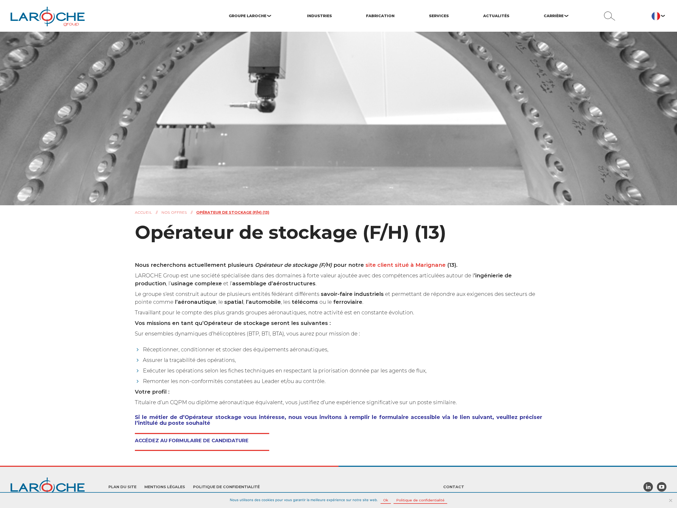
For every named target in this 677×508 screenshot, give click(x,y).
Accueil (143, 212)
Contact (453, 486)
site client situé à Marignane (405, 265)
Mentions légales (164, 486)
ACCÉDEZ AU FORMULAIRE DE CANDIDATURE (192, 441)
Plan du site (122, 486)
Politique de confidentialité (226, 486)
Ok (385, 500)
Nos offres (174, 212)
